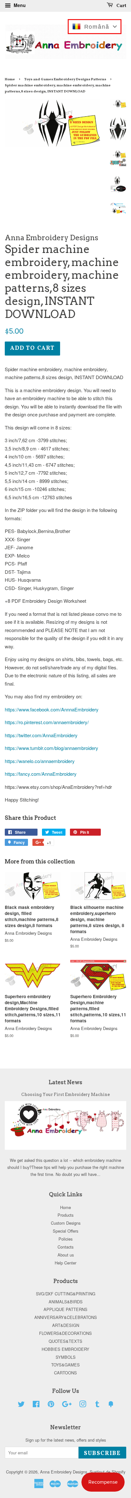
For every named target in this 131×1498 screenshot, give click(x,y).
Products (65, 1215)
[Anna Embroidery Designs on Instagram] (82, 1405)
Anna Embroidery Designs (63, 1472)
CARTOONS (65, 1373)
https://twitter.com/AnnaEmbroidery (41, 735)
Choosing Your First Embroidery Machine (65, 1094)
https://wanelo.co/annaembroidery (40, 761)
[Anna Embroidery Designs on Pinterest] (50, 1405)
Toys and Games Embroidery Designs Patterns (65, 79)
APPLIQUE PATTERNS (65, 1309)
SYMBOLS (66, 1357)
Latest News (65, 1082)
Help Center (65, 1263)
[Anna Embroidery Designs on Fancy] (111, 1405)
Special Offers (65, 1231)
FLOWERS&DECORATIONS (65, 1333)
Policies (65, 1239)
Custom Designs (65, 1223)
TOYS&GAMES (65, 1365)
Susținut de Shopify (107, 1472)
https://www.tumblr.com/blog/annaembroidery (51, 748)
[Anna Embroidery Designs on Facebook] (36, 1405)
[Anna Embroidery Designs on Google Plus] (67, 1405)
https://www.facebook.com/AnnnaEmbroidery (52, 709)
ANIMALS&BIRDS (66, 1302)
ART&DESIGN (65, 1325)
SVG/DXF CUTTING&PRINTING (65, 1294)
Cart (120, 6)
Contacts (65, 1247)
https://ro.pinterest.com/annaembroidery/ (47, 722)
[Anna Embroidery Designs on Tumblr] (97, 1405)
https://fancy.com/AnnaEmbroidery (41, 773)
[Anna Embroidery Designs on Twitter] (21, 1405)
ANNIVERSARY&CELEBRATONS (65, 1317)
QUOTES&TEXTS (65, 1341)
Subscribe (102, 1454)
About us (66, 1255)
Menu (19, 5)
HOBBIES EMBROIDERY (65, 1349)
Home (10, 79)
